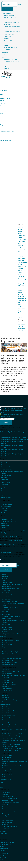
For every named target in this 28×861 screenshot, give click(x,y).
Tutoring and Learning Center (12, 26)
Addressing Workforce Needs (10, 588)
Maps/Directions (12, 432)
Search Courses (6, 618)
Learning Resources (9, 15)
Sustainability (5, 484)
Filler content (4, 854)
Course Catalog (6, 625)
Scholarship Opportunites (9, 725)
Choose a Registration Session (11, 671)
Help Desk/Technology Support (12, 31)
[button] (19, 4)
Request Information (8, 702)
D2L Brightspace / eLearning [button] (8, 844)
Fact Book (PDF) (6, 591)
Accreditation (5, 477)
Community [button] (4, 52)
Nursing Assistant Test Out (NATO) (12, 748)
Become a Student (6, 467)
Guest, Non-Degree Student (10, 641)
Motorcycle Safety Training (10, 746)
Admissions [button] (3, 636)
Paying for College (6, 469)
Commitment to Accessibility (8, 536)
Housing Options (7, 688)
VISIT (1, 783)
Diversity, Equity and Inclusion (11, 593)
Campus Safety (5, 482)
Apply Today (3, 860)
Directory (21, 432)
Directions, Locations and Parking (12, 584)
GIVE (1, 787)
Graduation (7, 45)
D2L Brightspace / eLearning (11, 22)
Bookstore (6, 38)
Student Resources (7, 682)
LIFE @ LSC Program (7, 660)
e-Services (6, 63)
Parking (3, 491)
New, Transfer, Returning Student (12, 652)
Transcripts (7, 49)
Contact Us (3, 432)
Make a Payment (7, 720)
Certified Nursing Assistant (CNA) (12, 734)
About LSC (4, 463)
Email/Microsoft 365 (6, 519)
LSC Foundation (6, 599)
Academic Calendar (9, 20)
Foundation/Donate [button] (5, 780)
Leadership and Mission (9, 595)
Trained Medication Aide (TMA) (21, 275)
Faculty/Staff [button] (4, 55)
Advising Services (8, 36)
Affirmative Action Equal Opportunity (13, 603)
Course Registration (9, 34)
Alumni (3, 512)
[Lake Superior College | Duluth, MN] (6, 74)
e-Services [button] (3, 846)
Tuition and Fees (7, 718)
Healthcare (21, 294)
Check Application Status (9, 713)
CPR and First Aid (7, 755)
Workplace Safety (7, 770)
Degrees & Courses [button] (5, 614)
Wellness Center (7, 691)
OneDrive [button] (3, 850)
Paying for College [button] (5, 704)
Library (3, 487)
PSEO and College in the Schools (11, 658)
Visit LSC (4, 578)
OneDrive (6, 68)
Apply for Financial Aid (8, 711)
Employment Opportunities (10, 607)
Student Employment (8, 715)
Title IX (4, 605)
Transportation (22, 313)
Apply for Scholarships (8, 727)
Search (3, 1)
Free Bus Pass (6, 686)
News (2, 495)
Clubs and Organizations (9, 684)
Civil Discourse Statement (9, 601)
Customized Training (8, 775)
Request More (8, 858)
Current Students (6, 506)
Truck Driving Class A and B (10, 750)
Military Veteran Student (9, 654)
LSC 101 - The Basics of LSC (11, 17)
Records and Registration (10, 47)
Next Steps (5, 669)
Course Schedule (8, 43)
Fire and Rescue (6, 757)
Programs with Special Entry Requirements (14, 675)
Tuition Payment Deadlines (10, 722)
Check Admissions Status (9, 662)
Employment (4, 479)
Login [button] (2, 57)
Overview (5, 576)
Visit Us (2, 856)
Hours (2, 434)
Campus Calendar (6, 497)
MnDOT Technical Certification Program (13, 766)
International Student (8, 656)
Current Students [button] (6, 13)
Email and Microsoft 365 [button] (7, 842)
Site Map (3, 533)
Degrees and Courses (7, 465)
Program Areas (22, 284)
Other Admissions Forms (9, 664)
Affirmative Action (5, 552)
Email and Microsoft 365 (10, 59)
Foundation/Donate (6, 475)
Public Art (5, 611)
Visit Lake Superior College (10, 700)
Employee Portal (8, 66)
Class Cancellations (9, 40)
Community (4, 510)
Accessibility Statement (15, 540)
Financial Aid (5, 709)
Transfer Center (8, 29)
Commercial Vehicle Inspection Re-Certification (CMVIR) (22, 239)
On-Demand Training (8, 777)
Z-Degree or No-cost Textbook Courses (13, 634)
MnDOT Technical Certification (21, 256)
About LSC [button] (3, 574)
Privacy (25, 531)
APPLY (2, 785)
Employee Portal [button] (4, 848)
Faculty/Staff (4, 508)
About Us (5, 695)
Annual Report (6, 586)
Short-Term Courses (8, 643)
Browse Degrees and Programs (11, 616)
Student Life (6, 680)
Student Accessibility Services (8, 544)
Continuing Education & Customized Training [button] (13, 730)
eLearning (5, 631)
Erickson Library (8, 24)
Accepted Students (6, 504)
